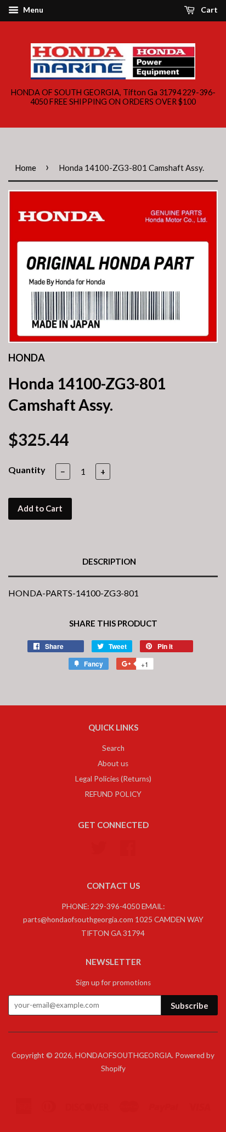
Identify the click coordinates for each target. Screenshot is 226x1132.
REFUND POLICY (113, 794)
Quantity (27, 469)
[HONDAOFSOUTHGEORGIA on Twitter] (99, 846)
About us (113, 763)
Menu (32, 9)
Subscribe (189, 1005)
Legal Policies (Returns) (113, 778)
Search (113, 748)
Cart (208, 9)
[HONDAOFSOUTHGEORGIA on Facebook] (128, 846)
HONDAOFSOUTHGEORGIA (123, 1055)
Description (109, 561)
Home (25, 168)
